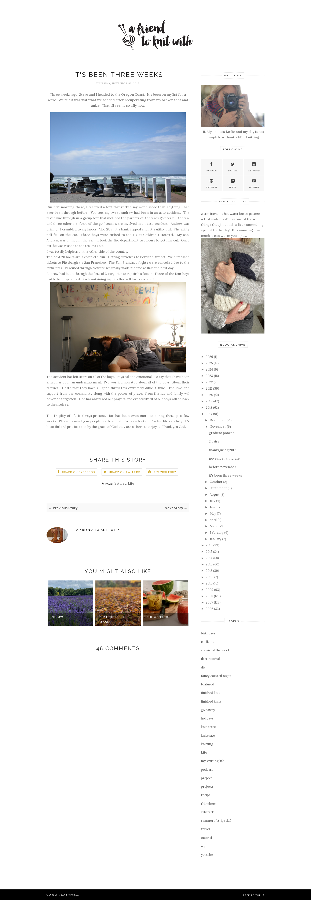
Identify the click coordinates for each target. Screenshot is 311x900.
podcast (207, 770)
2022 (210, 382)
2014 (209, 558)
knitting (207, 744)
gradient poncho (221, 433)
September (219, 488)
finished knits (211, 701)
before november (222, 467)
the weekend (136, 617)
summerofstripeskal (216, 821)
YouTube (254, 187)
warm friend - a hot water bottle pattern (230, 213)
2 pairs (214, 441)
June (213, 507)
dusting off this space (92, 619)
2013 (209, 564)
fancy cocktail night (216, 676)
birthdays (208, 633)
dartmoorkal (210, 659)
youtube (207, 855)
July (213, 501)
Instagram (254, 170)
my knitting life (212, 761)
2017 (209, 414)
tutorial (206, 838)
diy (203, 667)
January (216, 539)
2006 (210, 609)
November (218, 427)
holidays (207, 718)
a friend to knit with (98, 530)
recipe (206, 795)
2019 (209, 401)
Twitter (233, 170)
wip (203, 846)
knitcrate (208, 735)
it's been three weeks (225, 475)
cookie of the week (215, 650)
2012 (209, 571)
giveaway (208, 710)
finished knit (210, 693)
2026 (210, 357)
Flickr (232, 187)
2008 (210, 596)
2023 (210, 376)
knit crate (208, 727)
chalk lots (208, 642)
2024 (210, 369)
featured (120, 483)
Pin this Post (165, 472)
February (217, 533)
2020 (210, 395)
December (218, 420)
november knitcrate (224, 458)
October (216, 482)
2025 (210, 363)
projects (207, 786)
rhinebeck (208, 804)
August (215, 494)
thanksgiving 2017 (222, 450)
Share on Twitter (124, 472)
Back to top (252, 895)
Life (131, 483)
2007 (210, 602)
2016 (209, 545)
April (213, 520)
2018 (209, 407)
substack (207, 812)
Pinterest (211, 187)
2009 (210, 590)
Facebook (211, 170)
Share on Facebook (78, 472)
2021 (209, 388)
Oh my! (36, 617)
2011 (209, 577)
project (206, 778)
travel (205, 829)
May (213, 513)
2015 (209, 552)
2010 (209, 583)
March (215, 526)
